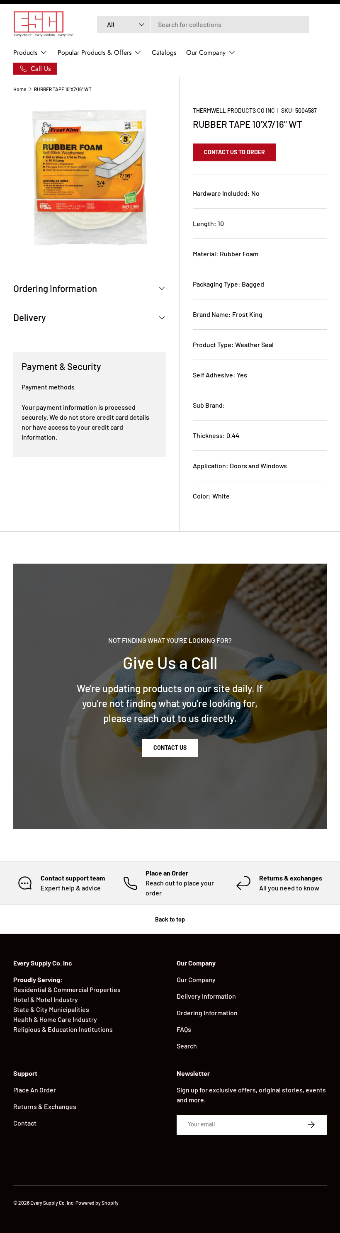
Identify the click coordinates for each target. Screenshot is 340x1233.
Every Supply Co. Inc (51, 1203)
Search (187, 1046)
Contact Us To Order (234, 152)
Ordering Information (207, 1013)
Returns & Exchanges (44, 1106)
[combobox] (203, 24)
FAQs (184, 1029)
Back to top (170, 919)
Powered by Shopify (97, 1203)
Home (19, 89)
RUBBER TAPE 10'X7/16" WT (63, 89)
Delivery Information (206, 996)
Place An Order (34, 1090)
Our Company (196, 979)
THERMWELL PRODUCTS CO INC (234, 110)
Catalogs (164, 52)
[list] (89, 177)
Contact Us (170, 747)
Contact (24, 1123)
